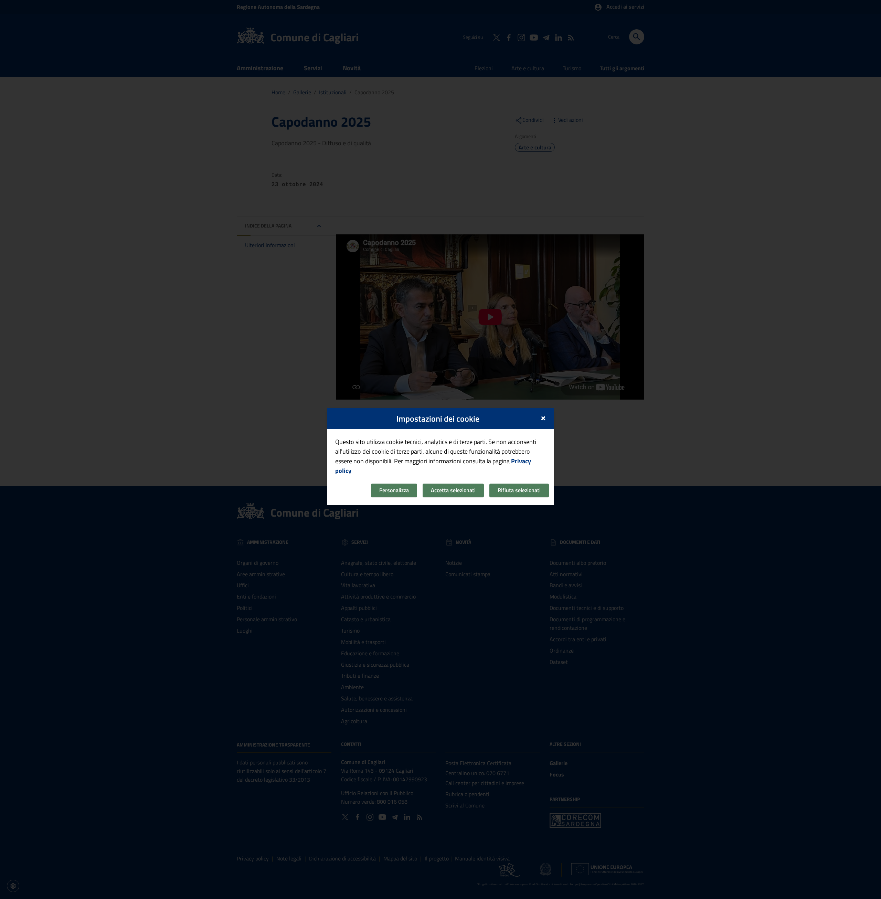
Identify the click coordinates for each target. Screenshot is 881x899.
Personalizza (394, 490)
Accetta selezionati (453, 490)
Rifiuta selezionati (519, 490)
